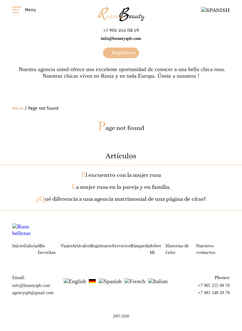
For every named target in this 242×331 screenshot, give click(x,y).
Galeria (31, 245)
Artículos (81, 245)
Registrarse (122, 52)
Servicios (121, 245)
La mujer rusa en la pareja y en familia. (121, 187)
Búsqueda (140, 245)
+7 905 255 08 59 (121, 30)
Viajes (66, 245)
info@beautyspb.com (121, 38)
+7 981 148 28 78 (214, 292)
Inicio (17, 108)
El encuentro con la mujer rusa (121, 175)
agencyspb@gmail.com (33, 292)
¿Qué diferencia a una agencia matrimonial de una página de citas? (121, 199)
